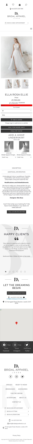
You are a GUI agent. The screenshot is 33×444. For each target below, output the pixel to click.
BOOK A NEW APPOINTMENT (16, 23)
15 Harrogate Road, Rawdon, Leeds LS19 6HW (16, 427)
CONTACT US (16, 402)
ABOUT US (22, 397)
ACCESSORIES (22, 389)
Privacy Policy (16, 435)
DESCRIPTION (16, 168)
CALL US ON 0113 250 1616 (16, 212)
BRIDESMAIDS (10, 389)
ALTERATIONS (11, 397)
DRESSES (9, 385)
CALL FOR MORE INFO (16, 127)
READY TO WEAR (21, 385)
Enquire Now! (16, 131)
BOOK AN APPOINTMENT (15, 408)
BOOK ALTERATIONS (13, 414)
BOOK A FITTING (12, 411)
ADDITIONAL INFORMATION (16, 172)
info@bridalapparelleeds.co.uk (16, 299)
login (11, 123)
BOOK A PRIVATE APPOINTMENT (16, 293)
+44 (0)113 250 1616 (17, 8)
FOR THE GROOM (16, 393)
